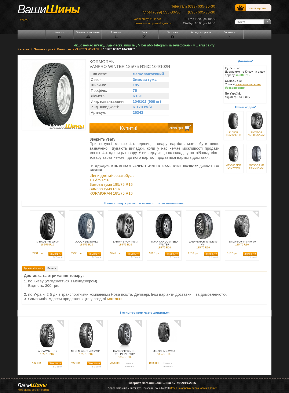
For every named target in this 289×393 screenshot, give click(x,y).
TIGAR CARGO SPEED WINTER (164, 244)
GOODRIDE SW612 (86, 243)
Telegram (179, 6)
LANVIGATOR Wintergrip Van (203, 244)
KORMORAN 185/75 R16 (111, 193)
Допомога (229, 32)
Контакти (115, 32)
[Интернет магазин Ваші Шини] (53, 11)
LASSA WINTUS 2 (47, 353)
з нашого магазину (248, 84)
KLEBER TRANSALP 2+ (233, 133)
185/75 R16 (99, 180)
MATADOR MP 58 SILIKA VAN (256, 166)
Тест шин (172, 32)
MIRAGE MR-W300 (164, 353)
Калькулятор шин (201, 32)
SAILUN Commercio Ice (242, 243)
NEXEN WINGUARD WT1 (86, 353)
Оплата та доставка (88, 32)
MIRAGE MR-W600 (47, 243)
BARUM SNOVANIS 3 (125, 243)
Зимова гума (43, 49)
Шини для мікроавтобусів (112, 175)
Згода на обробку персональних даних (193, 388)
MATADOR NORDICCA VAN (256, 133)
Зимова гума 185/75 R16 (111, 184)
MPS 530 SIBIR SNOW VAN (234, 166)
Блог (144, 32)
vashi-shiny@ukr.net (147, 18)
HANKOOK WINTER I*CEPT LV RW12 (124, 354)
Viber (147, 12)
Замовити (55, 253)
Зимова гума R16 (104, 189)
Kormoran (64, 49)
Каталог (59, 32)
